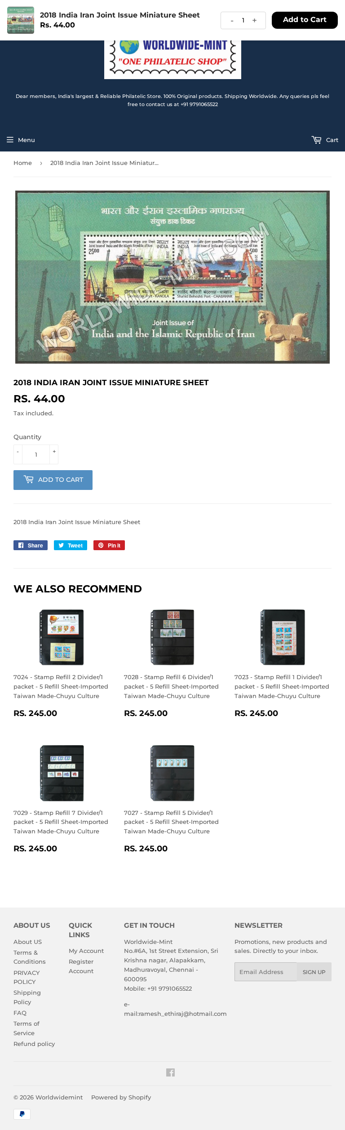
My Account (86, 950)
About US (27, 941)
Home (22, 162)
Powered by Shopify (121, 1097)
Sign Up (314, 972)
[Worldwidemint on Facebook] (170, 1073)
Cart (331, 139)
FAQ (20, 1012)
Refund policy (34, 1043)
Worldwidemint (59, 1097)
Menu (26, 139)
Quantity (27, 437)
